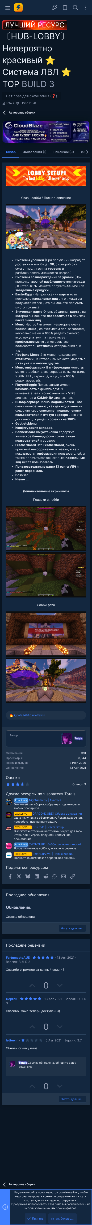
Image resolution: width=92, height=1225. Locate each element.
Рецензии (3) (64, 152)
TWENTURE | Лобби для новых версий (48, 844)
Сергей (11, 999)
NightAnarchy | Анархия (38, 800)
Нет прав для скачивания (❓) (31, 96)
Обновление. (18, 907)
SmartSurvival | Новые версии (44, 854)
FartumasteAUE (18, 957)
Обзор (11, 152)
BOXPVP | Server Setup (39, 827)
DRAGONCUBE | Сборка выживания (48, 813)
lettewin (12, 1040)
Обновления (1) (34, 152)
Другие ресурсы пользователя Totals (40, 793)
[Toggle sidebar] (85, 7)
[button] (7, 8)
